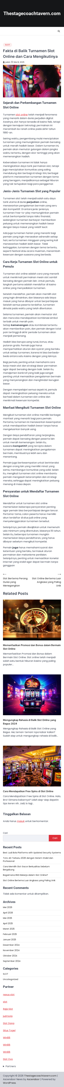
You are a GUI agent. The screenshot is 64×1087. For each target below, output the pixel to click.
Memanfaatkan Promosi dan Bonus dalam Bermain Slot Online (32, 647)
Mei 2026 (7, 907)
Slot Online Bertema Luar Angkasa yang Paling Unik (29, 880)
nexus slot (9, 994)
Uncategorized (10, 979)
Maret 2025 (9, 928)
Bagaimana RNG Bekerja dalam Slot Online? (25, 875)
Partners (11, 1066)
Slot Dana (8, 1023)
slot (5, 1001)
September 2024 (12, 961)
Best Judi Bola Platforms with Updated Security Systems (32, 852)
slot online (22, 114)
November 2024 (11, 950)
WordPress (9, 1083)
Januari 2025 (9, 939)
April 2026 (8, 912)
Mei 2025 (7, 918)
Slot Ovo (8, 1059)
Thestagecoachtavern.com (32, 13)
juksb (7, 62)
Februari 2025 (10, 934)
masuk (21, 821)
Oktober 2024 (10, 955)
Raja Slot (8, 1009)
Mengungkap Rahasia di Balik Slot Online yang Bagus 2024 (29, 721)
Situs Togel (9, 1030)
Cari (5, 833)
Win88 (6, 1037)
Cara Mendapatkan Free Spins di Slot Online (28, 791)
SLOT (7, 44)
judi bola (8, 1016)
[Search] (59, 31)
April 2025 (8, 923)
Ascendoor (33, 1079)
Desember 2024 (11, 944)
